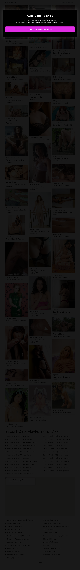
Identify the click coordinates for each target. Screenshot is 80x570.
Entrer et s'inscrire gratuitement (40, 29)
